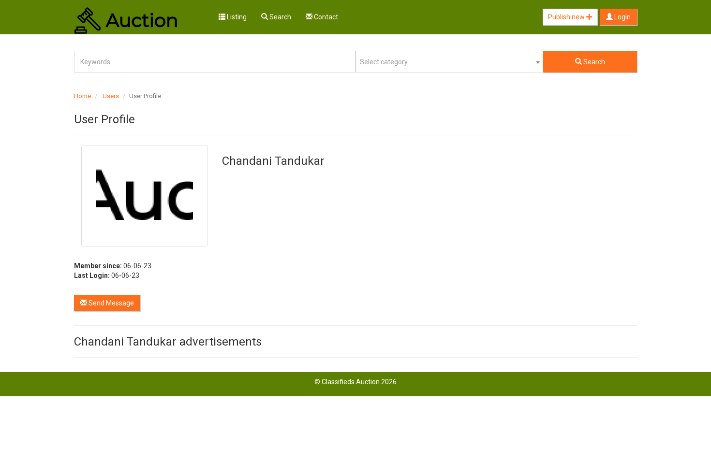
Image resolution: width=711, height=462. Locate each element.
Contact (325, 17)
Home (82, 96)
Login (622, 17)
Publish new (567, 17)
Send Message (110, 303)
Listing (236, 17)
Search (279, 17)
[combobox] (449, 61)
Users (111, 96)
